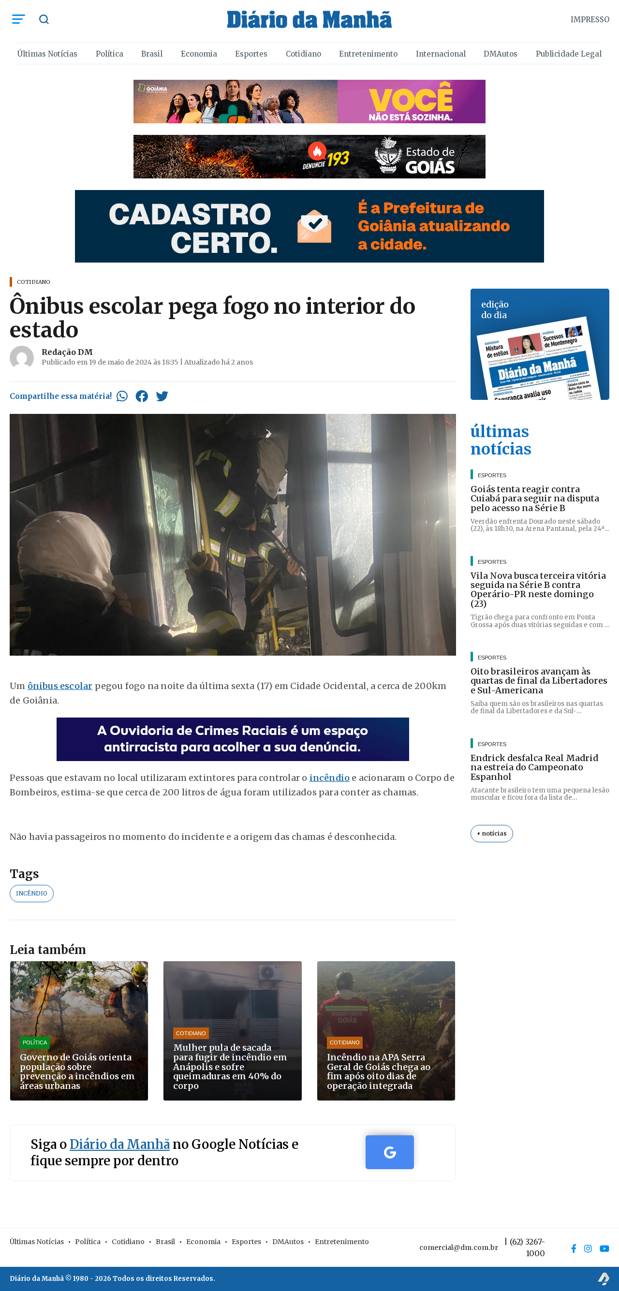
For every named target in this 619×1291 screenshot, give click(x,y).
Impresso (590, 19)
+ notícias (492, 833)
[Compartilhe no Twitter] (162, 396)
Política (109, 54)
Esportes (251, 54)
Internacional (441, 54)
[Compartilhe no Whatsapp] (122, 396)
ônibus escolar (60, 685)
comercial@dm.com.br (458, 1247)
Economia (199, 54)
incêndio (330, 777)
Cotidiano (303, 54)
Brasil (151, 54)
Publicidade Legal (569, 54)
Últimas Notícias (47, 54)
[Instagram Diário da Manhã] (588, 1248)
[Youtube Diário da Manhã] (604, 1248)
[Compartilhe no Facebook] (141, 396)
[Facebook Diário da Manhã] (573, 1248)
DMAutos (500, 54)
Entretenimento (368, 54)
